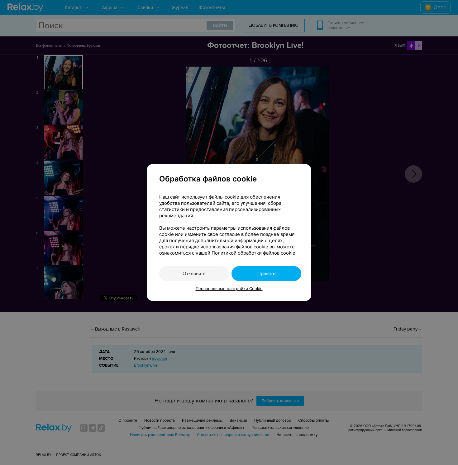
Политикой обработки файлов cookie (253, 253)
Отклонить (194, 273)
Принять (266, 273)
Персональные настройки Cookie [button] (229, 288)
